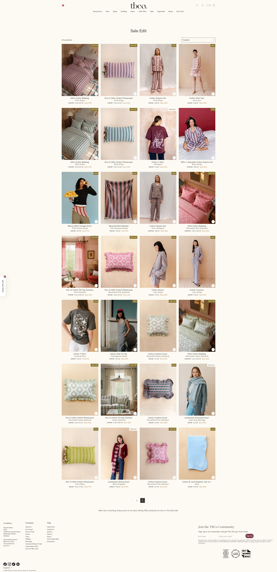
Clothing (124, 11)
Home (132, 11)
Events (27, 534)
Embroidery (51, 541)
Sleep (115, 11)
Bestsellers (97, 11)
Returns (49, 534)
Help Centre (51, 527)
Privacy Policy (17, 570)
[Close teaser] (5, 277)
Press (27, 537)
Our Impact (29, 529)
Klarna (49, 537)
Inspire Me (161, 11)
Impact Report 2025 (31, 546)
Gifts (152, 11)
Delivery (49, 532)
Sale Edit (180, 11)
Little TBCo (142, 11)
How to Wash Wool (53, 539)
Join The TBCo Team (32, 549)
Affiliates (28, 539)
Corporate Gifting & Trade (33, 544)
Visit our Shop (29, 532)
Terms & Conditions (29, 570)
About (170, 11)
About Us (28, 527)
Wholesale (28, 541)
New (107, 11)
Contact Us (50, 529)
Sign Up (249, 536)
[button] (2, 286)
